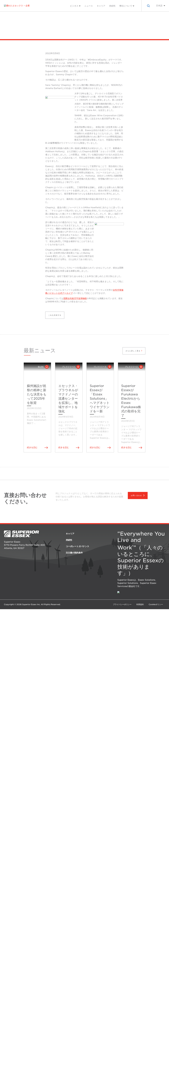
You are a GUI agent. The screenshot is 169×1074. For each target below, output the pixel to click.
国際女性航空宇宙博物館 (75, 298)
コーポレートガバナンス (77, 546)
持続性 (112, 6)
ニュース (88, 6)
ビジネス (74, 6)
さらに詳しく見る (133, 351)
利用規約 (140, 604)
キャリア (101, 6)
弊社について (125, 6)
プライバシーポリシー (122, 604)
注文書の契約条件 (74, 552)
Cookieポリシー (156, 604)
